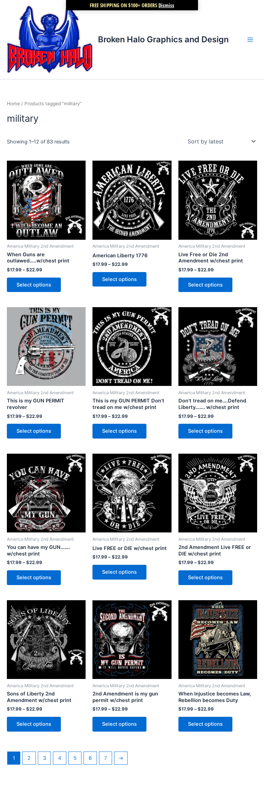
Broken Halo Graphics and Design (163, 39)
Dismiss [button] (166, 5)
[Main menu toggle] (250, 39)
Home (13, 103)
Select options (33, 285)
